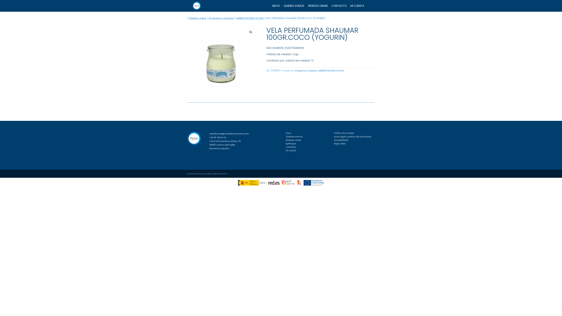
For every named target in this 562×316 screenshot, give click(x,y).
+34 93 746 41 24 (217, 137)
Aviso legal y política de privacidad (352, 136)
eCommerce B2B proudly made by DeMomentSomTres (207, 174)
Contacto (339, 6)
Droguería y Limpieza (221, 18)
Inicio (276, 6)
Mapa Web (340, 143)
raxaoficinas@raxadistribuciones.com (229, 133)
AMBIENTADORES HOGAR (249, 18)
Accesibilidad (341, 140)
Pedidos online (318, 6)
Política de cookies (344, 133)
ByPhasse (291, 143)
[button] (250, 32)
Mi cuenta (357, 6)
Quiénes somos (294, 6)
